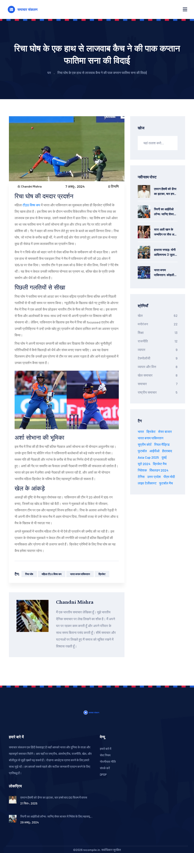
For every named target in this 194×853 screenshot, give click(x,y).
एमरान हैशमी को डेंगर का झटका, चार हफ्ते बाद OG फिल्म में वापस (165, 191)
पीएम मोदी (169, 476)
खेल (158, 315)
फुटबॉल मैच (166, 483)
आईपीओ (154, 451)
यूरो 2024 (144, 463)
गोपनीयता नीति (108, 761)
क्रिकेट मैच (160, 463)
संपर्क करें (105, 768)
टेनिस (141, 476)
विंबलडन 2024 (158, 470)
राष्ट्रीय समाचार (158, 392)
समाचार (158, 383)
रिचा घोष (29, 574)
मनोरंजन (158, 324)
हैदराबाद (167, 451)
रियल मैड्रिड (162, 444)
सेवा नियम (105, 755)
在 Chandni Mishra (29, 186)
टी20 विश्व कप (31, 205)
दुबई (164, 457)
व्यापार (158, 349)
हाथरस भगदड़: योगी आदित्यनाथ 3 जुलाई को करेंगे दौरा (165, 252)
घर (49, 73)
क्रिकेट (102, 574)
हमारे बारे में (105, 748)
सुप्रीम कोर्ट (145, 444)
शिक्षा (158, 332)
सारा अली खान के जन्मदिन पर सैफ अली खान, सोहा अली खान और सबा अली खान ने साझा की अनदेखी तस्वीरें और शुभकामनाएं (165, 232)
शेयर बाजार (165, 431)
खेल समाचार (158, 375)
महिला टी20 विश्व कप (52, 574)
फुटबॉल (142, 451)
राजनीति (158, 341)
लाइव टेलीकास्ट (147, 483)
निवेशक (142, 470)
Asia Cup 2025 (148, 457)
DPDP (103, 774)
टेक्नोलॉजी (158, 358)
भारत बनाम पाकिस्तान (80, 574)
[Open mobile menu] (185, 9)
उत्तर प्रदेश (154, 476)
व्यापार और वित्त (158, 366)
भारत (141, 431)
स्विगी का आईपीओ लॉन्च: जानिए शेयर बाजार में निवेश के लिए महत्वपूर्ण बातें (165, 212)
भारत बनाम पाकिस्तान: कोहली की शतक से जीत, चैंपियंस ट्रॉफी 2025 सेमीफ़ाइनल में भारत (165, 272)
